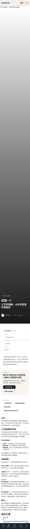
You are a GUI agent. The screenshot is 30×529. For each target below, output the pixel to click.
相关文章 (6, 349)
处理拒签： (8, 343)
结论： (6, 346)
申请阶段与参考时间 (20, 403)
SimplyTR (5, 3)
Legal (4, 300)
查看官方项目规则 (8, 391)
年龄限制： (7, 340)
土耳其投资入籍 (8, 387)
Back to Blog (6, 296)
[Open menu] (27, 2)
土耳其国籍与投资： (10, 337)
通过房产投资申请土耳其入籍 (11, 410)
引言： (6, 334)
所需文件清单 (7, 407)
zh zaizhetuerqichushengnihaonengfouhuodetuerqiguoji (16, 521)
